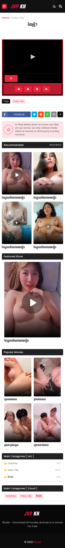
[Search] (60, 6)
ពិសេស (10, 477)
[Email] (54, 114)
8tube (37, 542)
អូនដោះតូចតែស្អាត (11, 445)
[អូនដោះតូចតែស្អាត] (17, 422)
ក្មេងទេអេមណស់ (10, 399)
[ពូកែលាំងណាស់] (47, 377)
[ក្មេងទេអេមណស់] (17, 377)
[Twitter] (34, 114)
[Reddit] (41, 114)
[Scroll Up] (19, 89)
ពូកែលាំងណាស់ (40, 399)
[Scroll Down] (46, 89)
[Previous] (28, 89)
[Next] (37, 89)
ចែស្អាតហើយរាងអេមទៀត (13, 198)
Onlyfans (13, 463)
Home (5, 18)
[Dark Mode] (54, 6)
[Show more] (60, 114)
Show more (55, 144)
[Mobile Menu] (4, 6)
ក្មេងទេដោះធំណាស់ (41, 445)
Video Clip (18, 18)
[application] (32, 57)
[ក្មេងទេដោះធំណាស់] (47, 422)
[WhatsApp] (47, 114)
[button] (32, 56)
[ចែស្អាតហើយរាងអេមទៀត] (17, 173)
